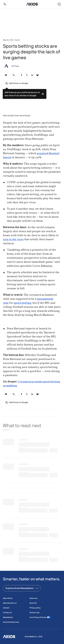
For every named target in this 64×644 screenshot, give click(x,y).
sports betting (22, 303)
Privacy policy (35, 608)
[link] (6, 75)
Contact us (7, 612)
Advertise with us (10, 603)
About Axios (7, 598)
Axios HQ (32, 603)
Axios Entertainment (11, 622)
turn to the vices (13, 239)
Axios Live (33, 598)
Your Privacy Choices (37, 617)
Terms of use (34, 612)
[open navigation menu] (5, 4)
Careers (6, 608)
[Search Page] (59, 4)
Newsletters (8, 617)
